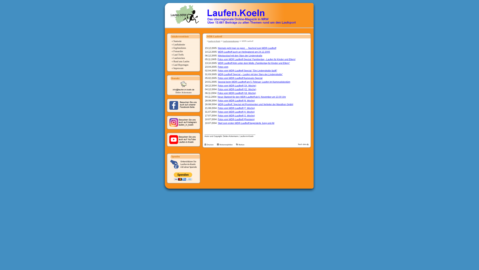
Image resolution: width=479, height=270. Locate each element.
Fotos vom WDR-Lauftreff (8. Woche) (236, 100)
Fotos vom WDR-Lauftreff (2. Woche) (236, 115)
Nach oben (302, 144)
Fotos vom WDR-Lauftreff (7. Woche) (236, 108)
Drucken (210, 145)
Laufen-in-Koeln (214, 41)
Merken (241, 145)
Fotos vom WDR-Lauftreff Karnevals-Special (240, 78)
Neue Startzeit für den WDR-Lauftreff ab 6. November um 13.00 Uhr (252, 97)
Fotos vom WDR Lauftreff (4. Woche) (236, 112)
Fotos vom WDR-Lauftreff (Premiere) (236, 119)
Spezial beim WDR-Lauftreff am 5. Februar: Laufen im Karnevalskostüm (254, 82)
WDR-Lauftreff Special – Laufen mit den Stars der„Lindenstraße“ (250, 74)
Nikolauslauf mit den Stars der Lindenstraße (240, 55)
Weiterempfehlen (226, 145)
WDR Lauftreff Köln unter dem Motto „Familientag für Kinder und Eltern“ (254, 63)
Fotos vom (223, 67)
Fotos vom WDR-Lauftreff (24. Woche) (237, 85)
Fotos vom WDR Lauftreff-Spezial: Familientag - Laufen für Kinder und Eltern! (256, 59)
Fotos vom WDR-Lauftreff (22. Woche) (237, 89)
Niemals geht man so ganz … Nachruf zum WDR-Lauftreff (247, 48)
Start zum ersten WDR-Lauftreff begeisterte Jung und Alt (246, 123)
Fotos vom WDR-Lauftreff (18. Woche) (237, 93)
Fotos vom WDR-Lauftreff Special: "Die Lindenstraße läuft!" (247, 70)
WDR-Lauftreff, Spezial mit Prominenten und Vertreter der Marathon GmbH (255, 104)
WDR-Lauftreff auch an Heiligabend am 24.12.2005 (244, 52)
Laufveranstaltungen (231, 41)
